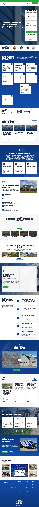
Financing (12, 485)
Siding (18, 485)
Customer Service (13, 487)
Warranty (12, 484)
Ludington (26, 488)
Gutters (19, 484)
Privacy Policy (30, 39)
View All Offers (35, 122)
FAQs (11, 488)
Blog (32, 484)
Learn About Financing (6, 140)
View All (26, 494)
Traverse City (26, 491)
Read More (4, 401)
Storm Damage (20, 491)
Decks (18, 487)
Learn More (10, 451)
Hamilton (26, 487)
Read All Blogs (35, 379)
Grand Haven (26, 485)
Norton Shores (26, 490)
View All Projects (22, 370)
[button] (11, 48)
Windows (19, 488)
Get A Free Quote (35, 3)
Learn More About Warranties (19, 140)
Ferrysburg (26, 484)
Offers (32, 485)
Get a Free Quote (19, 229)
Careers (33, 488)
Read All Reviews (19, 430)
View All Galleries (19, 258)
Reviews (33, 487)
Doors (18, 490)
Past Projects (33, 490)
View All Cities (12, 286)
